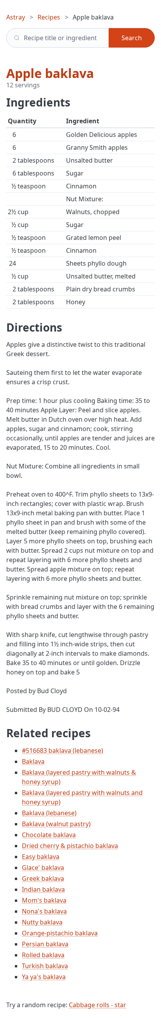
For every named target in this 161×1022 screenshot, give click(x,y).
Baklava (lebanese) (49, 813)
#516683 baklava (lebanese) (62, 750)
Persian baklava (45, 944)
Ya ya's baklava (44, 976)
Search (132, 38)
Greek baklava (43, 878)
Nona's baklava (44, 911)
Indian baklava (43, 889)
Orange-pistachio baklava (60, 933)
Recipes (49, 17)
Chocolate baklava (49, 834)
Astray (15, 17)
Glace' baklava (43, 867)
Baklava (33, 761)
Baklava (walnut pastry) (56, 824)
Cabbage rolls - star (97, 1005)
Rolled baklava (43, 955)
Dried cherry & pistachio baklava (70, 845)
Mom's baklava (44, 900)
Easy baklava (40, 856)
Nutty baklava (42, 922)
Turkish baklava (45, 966)
